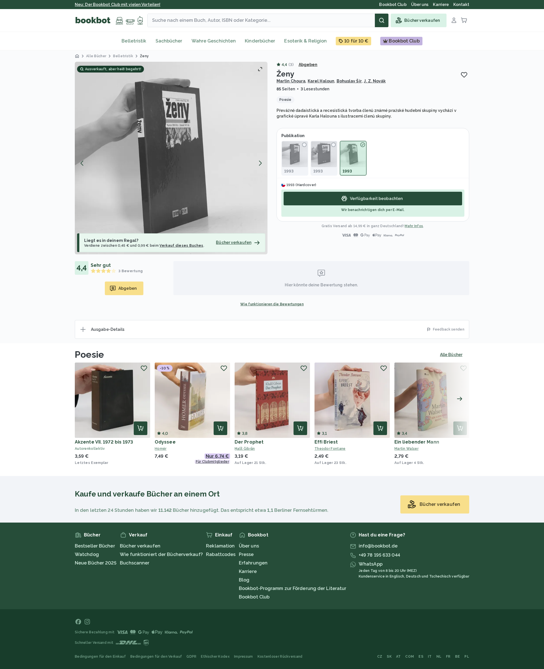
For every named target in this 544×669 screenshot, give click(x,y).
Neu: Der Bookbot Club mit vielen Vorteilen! (117, 4)
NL (439, 657)
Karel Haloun (321, 81)
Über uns (249, 546)
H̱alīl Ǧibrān (245, 449)
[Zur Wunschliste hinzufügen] (464, 75)
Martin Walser (406, 449)
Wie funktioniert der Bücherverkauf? (161, 554)
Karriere (248, 571)
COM (409, 657)
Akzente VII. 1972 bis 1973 (104, 442)
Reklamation (220, 546)
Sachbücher (169, 41)
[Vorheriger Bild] (82, 163)
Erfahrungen (253, 563)
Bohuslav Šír (349, 81)
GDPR (191, 657)
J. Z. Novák (375, 81)
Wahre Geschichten (214, 41)
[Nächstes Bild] (260, 163)
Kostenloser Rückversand (280, 657)
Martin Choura (291, 81)
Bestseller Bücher (95, 546)
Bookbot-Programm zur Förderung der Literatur (292, 588)
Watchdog (87, 554)
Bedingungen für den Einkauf (100, 657)
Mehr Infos (414, 226)
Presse (246, 554)
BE (457, 657)
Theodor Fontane (330, 449)
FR (448, 657)
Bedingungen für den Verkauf (156, 657)
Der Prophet (249, 442)
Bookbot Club (254, 597)
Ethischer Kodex (215, 657)
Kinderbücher (260, 41)
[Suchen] (381, 20)
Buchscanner (134, 563)
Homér (161, 449)
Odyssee (165, 442)
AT (398, 657)
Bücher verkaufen (140, 546)
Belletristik (134, 41)
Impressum (243, 657)
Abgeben (308, 64)
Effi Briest (326, 442)
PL (466, 657)
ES (420, 657)
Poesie (89, 354)
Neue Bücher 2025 (96, 563)
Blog (244, 580)
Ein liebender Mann (416, 442)
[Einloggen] (454, 20)
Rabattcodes (220, 554)
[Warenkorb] (464, 20)
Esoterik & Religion (305, 41)
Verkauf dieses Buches (181, 246)
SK (389, 657)
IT (430, 657)
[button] (171, 158)
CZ (379, 657)
